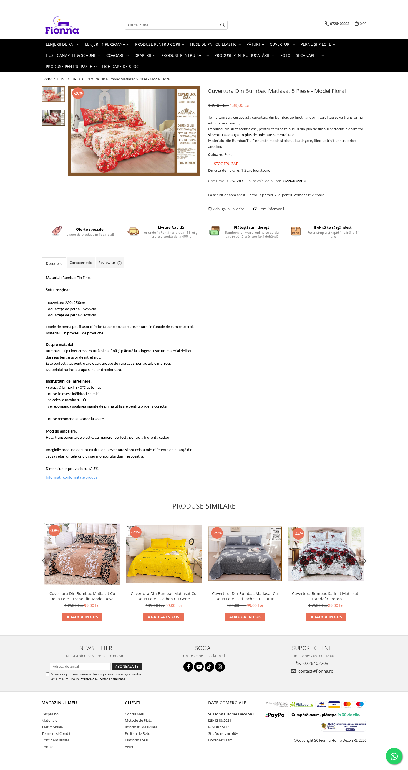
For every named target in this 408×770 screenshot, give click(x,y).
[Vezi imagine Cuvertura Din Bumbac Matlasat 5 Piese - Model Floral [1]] (53, 118)
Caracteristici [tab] (81, 262)
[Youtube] (199, 667)
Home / (49, 79)
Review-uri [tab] (110, 262)
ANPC (129, 746)
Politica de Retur (138, 733)
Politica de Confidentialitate (102, 679)
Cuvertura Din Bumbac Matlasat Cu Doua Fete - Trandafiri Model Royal (82, 596)
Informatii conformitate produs (71, 477)
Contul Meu (134, 713)
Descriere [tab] (54, 263)
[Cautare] (223, 25)
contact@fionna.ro (315, 671)
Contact (48, 746)
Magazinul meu (59, 702)
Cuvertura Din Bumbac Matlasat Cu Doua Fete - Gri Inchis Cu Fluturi (245, 596)
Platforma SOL (137, 740)
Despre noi (50, 713)
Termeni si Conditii (57, 733)
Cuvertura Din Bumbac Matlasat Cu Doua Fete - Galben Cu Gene (164, 596)
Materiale (49, 720)
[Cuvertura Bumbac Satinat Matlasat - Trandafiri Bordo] (326, 554)
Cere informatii (270, 209)
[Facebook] (188, 667)
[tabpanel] (134, 131)
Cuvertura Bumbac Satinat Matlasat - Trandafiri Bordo (326, 596)
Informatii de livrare (141, 727)
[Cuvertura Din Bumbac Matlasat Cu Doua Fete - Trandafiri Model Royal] (82, 554)
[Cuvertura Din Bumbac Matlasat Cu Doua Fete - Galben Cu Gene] (164, 554)
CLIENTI (132, 702)
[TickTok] (209, 667)
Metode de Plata (138, 720)
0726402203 (315, 663)
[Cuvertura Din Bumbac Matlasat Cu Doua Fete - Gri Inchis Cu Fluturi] (245, 554)
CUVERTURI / (69, 79)
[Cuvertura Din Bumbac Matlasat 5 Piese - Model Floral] (134, 131)
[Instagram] (220, 667)
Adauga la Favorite (228, 209)
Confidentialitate (55, 740)
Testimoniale (52, 727)
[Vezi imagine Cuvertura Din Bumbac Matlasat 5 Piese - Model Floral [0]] (53, 94)
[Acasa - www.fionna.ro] (69, 25)
